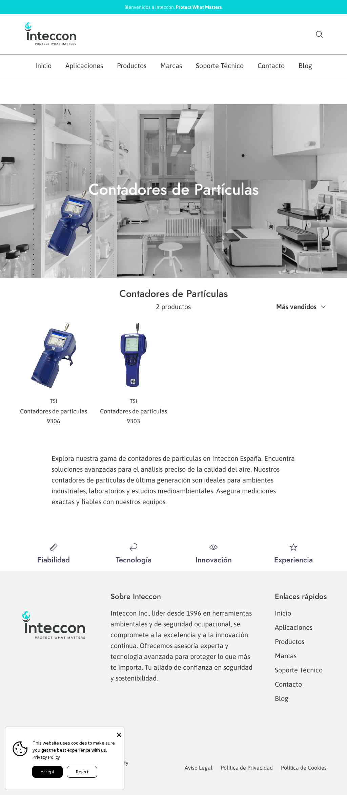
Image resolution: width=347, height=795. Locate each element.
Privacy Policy (46, 757)
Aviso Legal (198, 768)
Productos (131, 65)
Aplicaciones (84, 65)
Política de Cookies (304, 768)
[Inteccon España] (51, 34)
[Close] (119, 732)
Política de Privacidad (247, 768)
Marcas (171, 65)
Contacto (271, 65)
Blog (305, 65)
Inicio (43, 65)
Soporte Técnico (220, 65)
